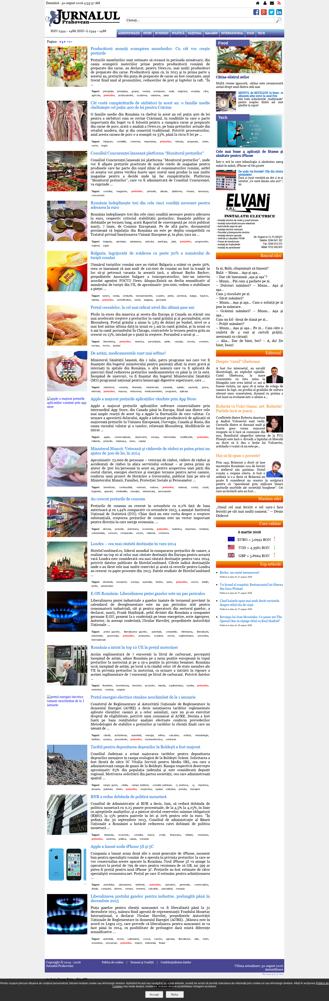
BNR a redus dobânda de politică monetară (129, 796)
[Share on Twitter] (271, 14)
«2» (69, 41)
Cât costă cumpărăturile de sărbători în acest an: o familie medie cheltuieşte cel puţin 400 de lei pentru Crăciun (150, 105)
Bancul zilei (271, 255)
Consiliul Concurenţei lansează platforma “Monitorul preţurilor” (147, 153)
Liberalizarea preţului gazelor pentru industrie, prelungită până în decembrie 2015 (150, 898)
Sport (147, 33)
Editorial (273, 352)
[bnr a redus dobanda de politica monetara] (67, 834)
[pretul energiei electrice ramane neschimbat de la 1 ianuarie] (67, 705)
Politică (178, 33)
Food (250, 33)
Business (162, 33)
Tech (261, 33)
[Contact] (272, 3)
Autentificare (274, 969)
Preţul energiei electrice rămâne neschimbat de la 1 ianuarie (143, 697)
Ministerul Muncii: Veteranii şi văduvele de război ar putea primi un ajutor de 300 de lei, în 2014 (150, 450)
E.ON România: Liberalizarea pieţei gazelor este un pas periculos (148, 593)
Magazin (211, 33)
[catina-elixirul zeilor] (249, 73)
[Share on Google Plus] (264, 14)
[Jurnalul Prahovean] (258, 3)
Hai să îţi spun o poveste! (238, 455)
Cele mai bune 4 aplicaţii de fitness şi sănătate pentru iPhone (249, 153)
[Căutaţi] (278, 22)
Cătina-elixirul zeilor (232, 77)
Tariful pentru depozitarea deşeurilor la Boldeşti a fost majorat (145, 746)
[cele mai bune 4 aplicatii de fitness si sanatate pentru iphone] (249, 147)
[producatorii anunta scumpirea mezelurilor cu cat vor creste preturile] (67, 85)
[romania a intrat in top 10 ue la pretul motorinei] (67, 684)
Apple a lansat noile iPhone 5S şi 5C (122, 846)
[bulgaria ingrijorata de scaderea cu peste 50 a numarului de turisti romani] (67, 290)
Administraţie (129, 33)
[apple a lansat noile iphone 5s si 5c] (67, 883)
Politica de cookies (112, 962)
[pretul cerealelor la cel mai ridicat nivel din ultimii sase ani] (67, 344)
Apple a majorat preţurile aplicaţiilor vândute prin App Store (143, 398)
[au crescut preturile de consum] (67, 536)
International (232, 33)
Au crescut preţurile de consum (118, 498)
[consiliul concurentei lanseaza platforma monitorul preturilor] (67, 190)
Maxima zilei (269, 498)
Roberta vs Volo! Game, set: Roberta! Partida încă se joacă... (249, 408)
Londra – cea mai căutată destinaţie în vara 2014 (133, 543)
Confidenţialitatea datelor (176, 962)
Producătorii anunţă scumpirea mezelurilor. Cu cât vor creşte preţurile (150, 50)
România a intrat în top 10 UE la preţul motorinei (134, 647)
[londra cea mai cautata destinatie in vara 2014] (67, 581)
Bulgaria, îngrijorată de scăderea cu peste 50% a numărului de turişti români (150, 255)
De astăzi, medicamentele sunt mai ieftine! (128, 353)
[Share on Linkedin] (279, 14)
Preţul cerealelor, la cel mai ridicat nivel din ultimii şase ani (142, 307)
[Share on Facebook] (256, 14)
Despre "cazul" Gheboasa (238, 361)
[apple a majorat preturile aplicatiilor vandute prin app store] (67, 407)
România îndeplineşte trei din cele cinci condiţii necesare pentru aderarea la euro (150, 205)
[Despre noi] (265, 3)
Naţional (195, 33)
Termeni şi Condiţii (142, 962)
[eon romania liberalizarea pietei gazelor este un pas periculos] (67, 630)
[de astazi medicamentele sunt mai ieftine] (67, 390)
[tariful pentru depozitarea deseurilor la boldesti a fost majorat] (67, 784)
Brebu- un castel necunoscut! (240, 574)
